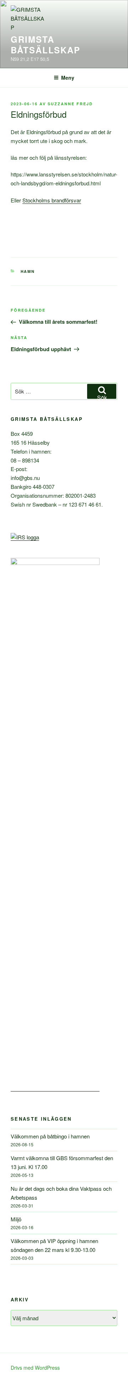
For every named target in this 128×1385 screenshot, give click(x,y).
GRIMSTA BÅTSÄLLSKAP (45, 44)
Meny (67, 77)
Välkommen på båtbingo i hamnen (50, 1136)
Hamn (28, 271)
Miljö (16, 1219)
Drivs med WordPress (35, 1367)
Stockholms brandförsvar (51, 200)
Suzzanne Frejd (70, 103)
